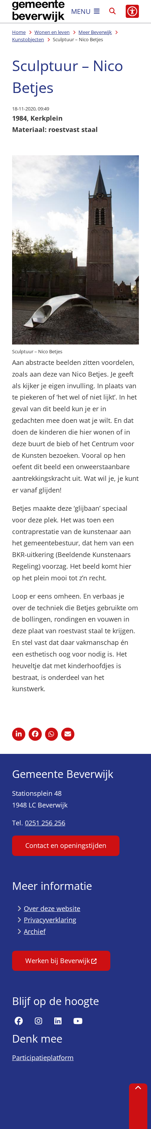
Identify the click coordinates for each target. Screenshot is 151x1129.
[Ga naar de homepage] (38, 11)
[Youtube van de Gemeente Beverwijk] (77, 1021)
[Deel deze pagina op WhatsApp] (51, 734)
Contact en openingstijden (65, 845)
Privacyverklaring (50, 919)
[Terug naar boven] (138, 1106)
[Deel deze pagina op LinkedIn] (18, 734)
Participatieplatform (43, 1057)
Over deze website (52, 908)
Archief (34, 931)
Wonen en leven (52, 32)
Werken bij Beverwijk (57, 960)
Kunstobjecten (28, 39)
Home (19, 32)
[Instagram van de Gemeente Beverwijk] (38, 1021)
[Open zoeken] (112, 11)
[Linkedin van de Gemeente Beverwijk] (58, 1021)
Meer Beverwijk (95, 32)
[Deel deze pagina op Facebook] (35, 734)
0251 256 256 (45, 822)
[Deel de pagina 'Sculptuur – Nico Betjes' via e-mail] (67, 734)
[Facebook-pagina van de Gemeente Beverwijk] (18, 1021)
